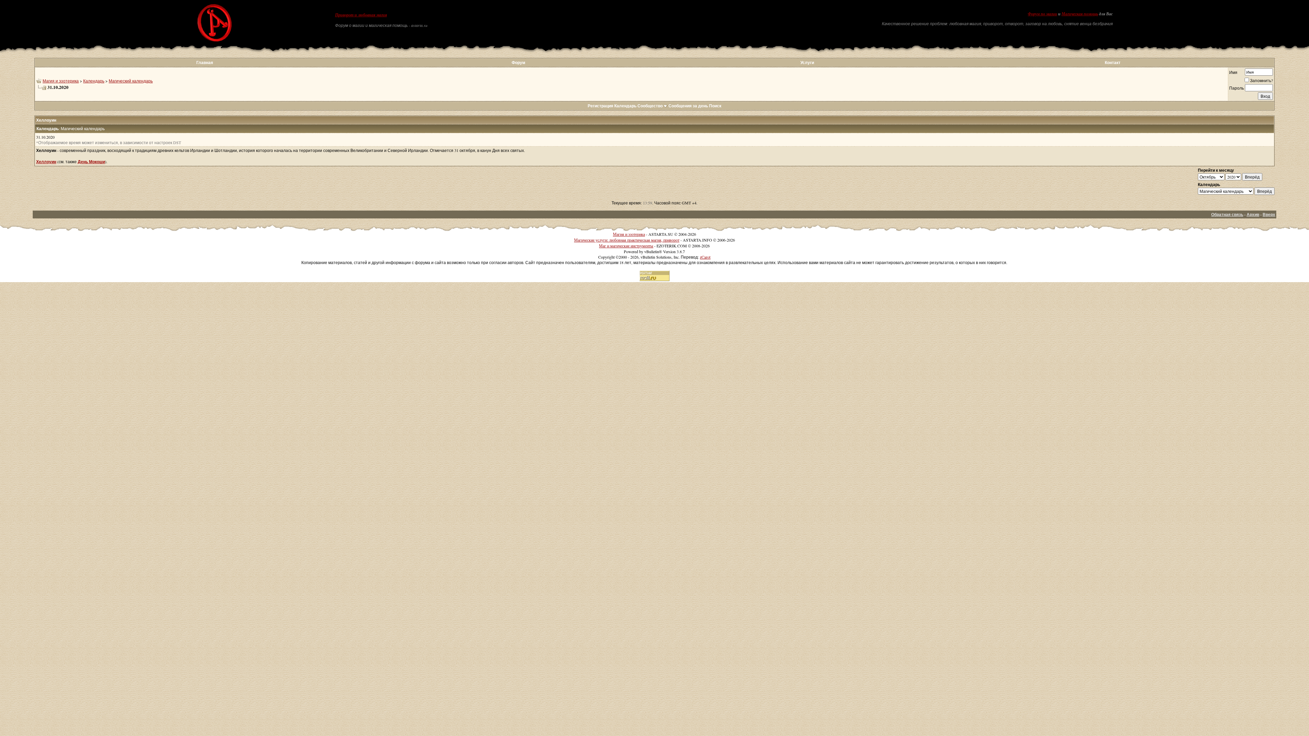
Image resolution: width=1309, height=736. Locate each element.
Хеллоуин (46, 162)
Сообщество (650, 106)
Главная (204, 62)
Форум (518, 62)
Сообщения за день (688, 106)
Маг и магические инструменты (626, 245)
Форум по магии (1042, 14)
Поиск (715, 106)
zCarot (705, 257)
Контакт (1112, 62)
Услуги (807, 62)
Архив (1253, 214)
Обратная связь (1227, 214)
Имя (1233, 72)
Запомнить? (1261, 80)
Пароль (1236, 88)
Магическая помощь (1080, 14)
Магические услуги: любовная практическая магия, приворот (626, 240)
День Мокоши (91, 162)
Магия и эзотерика (61, 80)
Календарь (93, 80)
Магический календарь (131, 80)
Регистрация (600, 106)
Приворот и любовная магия (361, 15)
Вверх (1269, 214)
